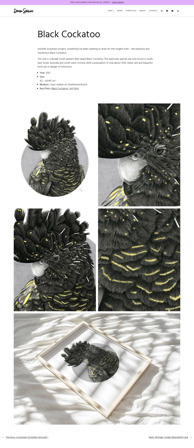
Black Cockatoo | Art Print (65, 89)
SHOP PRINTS (118, 2)
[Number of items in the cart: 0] (178, 10)
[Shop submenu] (113, 10)
